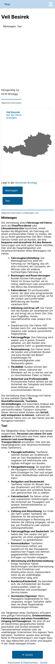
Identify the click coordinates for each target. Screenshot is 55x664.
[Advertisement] (27, 58)
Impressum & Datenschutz (23, 662)
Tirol (7, 4)
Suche (43, 662)
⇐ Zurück (27, 654)
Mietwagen (11, 190)
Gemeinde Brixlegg (26, 182)
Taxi (7, 200)
